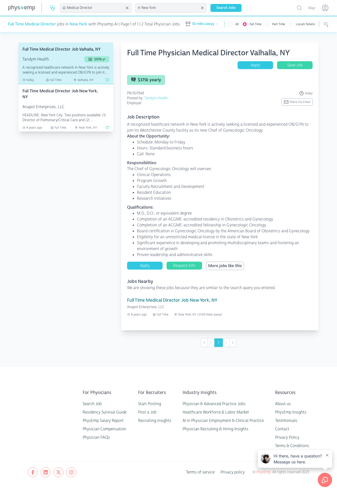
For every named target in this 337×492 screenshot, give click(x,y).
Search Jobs (226, 7)
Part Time (278, 24)
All (237, 24)
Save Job (294, 65)
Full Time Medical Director (32, 24)
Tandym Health (156, 98)
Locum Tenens (305, 24)
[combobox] (95, 7)
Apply (255, 65)
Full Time (255, 24)
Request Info (184, 265)
